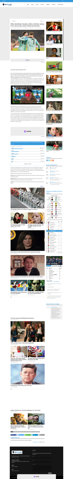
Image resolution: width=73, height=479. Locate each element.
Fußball (37, 431)
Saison (32, 4)
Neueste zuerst (36, 442)
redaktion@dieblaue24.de (15, 470)
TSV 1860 (15, 431)
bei (56, 178)
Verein (37, 4)
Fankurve (48, 4)
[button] (14, 435)
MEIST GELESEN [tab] (49, 281)
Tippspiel (54, 4)
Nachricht (34, 464)
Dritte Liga (33, 431)
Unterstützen (60, 4)
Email (33, 460)
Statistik (42, 4)
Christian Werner (27, 431)
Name (33, 456)
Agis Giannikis (20, 431)
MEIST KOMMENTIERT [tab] (56, 281)
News (28, 4)
